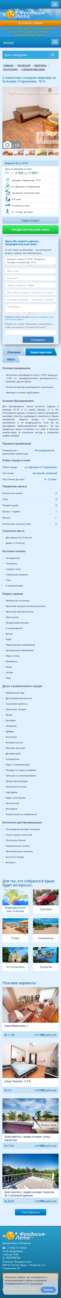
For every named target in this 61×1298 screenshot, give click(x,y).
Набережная (46, 930)
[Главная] (24, 1235)
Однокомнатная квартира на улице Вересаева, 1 (30, 1012)
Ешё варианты (31, 1212)
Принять (48, 1289)
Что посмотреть (15, 959)
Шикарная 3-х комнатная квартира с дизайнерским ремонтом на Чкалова (30, 1068)
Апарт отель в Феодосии (30, 1123)
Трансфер (46, 901)
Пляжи (15, 930)
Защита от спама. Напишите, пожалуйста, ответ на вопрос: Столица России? (29, 325)
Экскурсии (46, 959)
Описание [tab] (13, 352)
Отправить (38, 339)
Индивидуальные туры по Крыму (15, 901)
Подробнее (36, 1283)
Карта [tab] (11, 359)
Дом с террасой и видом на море (30, 1179)
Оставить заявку (30, 23)
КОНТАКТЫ (13, 1257)
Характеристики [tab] (41, 352)
